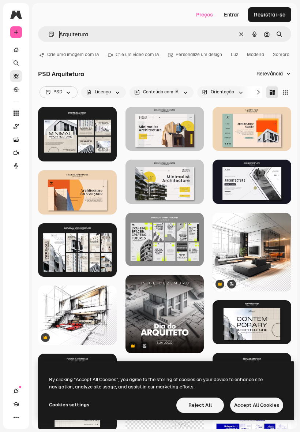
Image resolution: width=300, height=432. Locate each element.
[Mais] (16, 417)
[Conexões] (16, 391)
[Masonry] (272, 92)
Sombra (281, 54)
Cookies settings (69, 405)
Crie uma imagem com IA (73, 54)
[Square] (285, 92)
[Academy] (16, 404)
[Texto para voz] (16, 166)
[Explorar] (16, 89)
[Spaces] (16, 126)
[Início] (16, 50)
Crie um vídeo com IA (137, 54)
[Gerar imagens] (16, 139)
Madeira (255, 54)
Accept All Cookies (256, 405)
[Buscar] (16, 63)
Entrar (231, 14)
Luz (234, 54)
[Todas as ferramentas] (16, 113)
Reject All (200, 405)
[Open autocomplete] (48, 34)
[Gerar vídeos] (16, 153)
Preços (204, 14)
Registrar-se (269, 14)
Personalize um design (199, 54)
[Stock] (16, 76)
